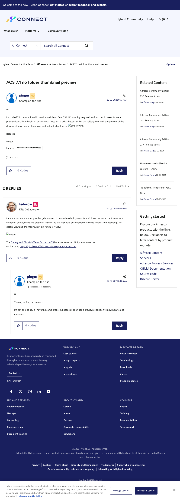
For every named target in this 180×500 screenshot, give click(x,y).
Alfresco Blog (148, 102)
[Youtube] (48, 391)
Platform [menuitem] (30, 31)
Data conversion (15, 427)
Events (123, 406)
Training (124, 413)
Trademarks (107, 465)
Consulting (13, 420)
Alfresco (41, 64)
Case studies (70, 353)
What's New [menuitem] (11, 31)
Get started (57, 4)
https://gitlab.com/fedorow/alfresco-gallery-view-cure (48, 246)
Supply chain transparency (131, 465)
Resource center (128, 353)
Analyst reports (71, 360)
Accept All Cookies (146, 490)
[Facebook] (11, 391)
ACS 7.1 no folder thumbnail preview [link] (89, 64)
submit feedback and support (87, 4)
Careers (67, 406)
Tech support (127, 427)
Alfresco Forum (57, 64)
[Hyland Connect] (27, 19)
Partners (67, 420)
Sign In (163, 19)
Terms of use (61, 465)
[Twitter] (20, 391)
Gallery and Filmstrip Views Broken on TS (32, 242)
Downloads (126, 367)
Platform (28, 64)
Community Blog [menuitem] (58, 31)
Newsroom (69, 434)
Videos (123, 374)
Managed (12, 413)
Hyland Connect (11, 64)
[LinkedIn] (39, 391)
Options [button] (170, 64)
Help (150, 19)
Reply (120, 170)
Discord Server (149, 279)
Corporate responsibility (76, 427)
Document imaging (17, 434)
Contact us (14, 373)
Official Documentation (155, 268)
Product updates (129, 381)
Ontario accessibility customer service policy (71, 469)
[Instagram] (30, 391)
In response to (40, 286)
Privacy (36, 465)
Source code (148, 274)
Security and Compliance (84, 465)
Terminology (127, 360)
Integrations (69, 374)
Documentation (128, 420)
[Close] (174, 490)
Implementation (15, 406)
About (66, 413)
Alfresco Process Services (156, 263)
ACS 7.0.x (14, 157)
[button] (11, 171)
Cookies (47, 465)
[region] (90, 490)
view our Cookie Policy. (31, 496)
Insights (67, 367)
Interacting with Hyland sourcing (115, 469)
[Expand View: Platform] (38, 30)
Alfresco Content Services (29, 147)
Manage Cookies (121, 490)
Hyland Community (130, 19)
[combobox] (66, 45)
